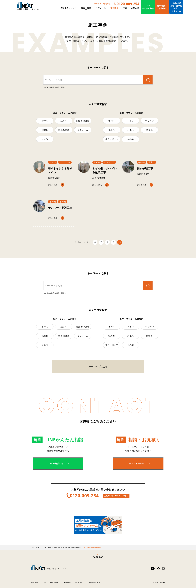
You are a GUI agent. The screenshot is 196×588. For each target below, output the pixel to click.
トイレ (130, 120)
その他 (45, 139)
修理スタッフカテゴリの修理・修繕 (67, 547)
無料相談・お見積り (162, 7)
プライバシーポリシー (50, 582)
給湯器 (149, 129)
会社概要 (34, 582)
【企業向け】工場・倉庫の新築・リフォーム (176, 7)
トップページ (36, 547)
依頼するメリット (68, 8)
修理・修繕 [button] (86, 8)
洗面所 (111, 129)
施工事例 (114, 8)
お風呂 (130, 129)
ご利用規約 (66, 582)
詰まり (64, 120)
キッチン (149, 120)
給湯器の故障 (82, 120)
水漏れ (45, 129)
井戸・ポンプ (111, 139)
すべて (45, 120)
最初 (79, 242)
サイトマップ (79, 582)
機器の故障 (63, 129)
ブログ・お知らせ (131, 8)
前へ (89, 242)
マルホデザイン (94, 582)
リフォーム (101, 8)
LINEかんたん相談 (148, 7)
